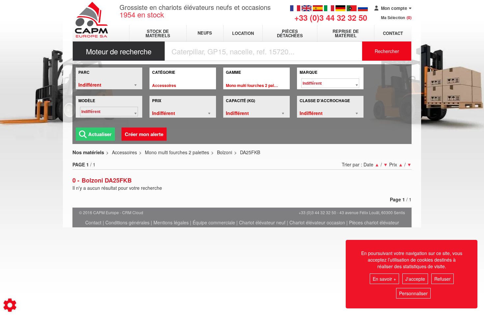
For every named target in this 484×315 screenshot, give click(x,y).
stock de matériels (158, 33)
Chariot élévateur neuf (262, 222)
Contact (393, 33)
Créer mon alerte (144, 134)
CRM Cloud (132, 212)
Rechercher (387, 51)
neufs (205, 33)
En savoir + (384, 278)
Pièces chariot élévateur (374, 222)
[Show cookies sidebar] (9, 305)
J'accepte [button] (415, 278)
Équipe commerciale (214, 222)
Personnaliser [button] (413, 293)
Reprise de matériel (346, 33)
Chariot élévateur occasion (317, 222)
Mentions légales (171, 222)
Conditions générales (127, 222)
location (243, 33)
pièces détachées (290, 33)
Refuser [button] (442, 278)
